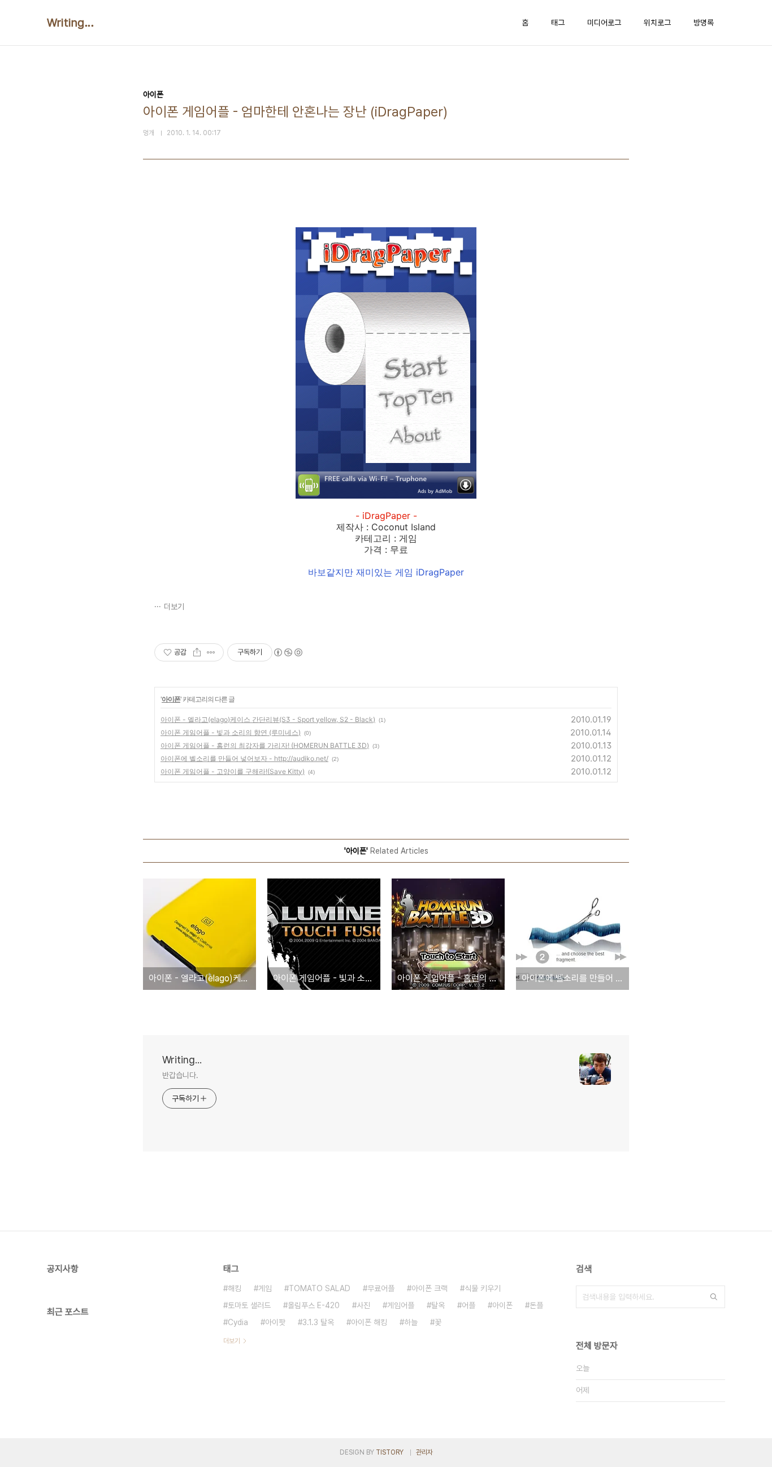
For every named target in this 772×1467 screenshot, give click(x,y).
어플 (468, 1305)
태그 (558, 22)
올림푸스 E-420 (314, 1305)
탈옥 (438, 1305)
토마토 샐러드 (249, 1305)
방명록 (703, 22)
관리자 (424, 1452)
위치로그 (657, 22)
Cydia (238, 1322)
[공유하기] (197, 652)
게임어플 (400, 1305)
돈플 (536, 1305)
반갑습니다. (180, 1075)
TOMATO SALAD (319, 1288)
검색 (714, 1297)
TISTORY (390, 1452)
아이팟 (275, 1322)
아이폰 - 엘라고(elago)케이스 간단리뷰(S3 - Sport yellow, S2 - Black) (268, 719)
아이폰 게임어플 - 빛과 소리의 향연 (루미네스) (231, 732)
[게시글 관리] (211, 652)
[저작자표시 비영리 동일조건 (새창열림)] (287, 652)
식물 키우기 (483, 1288)
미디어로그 (604, 22)
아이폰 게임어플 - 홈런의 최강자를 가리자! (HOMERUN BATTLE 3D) (265, 745)
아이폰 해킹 (369, 1322)
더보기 (174, 606)
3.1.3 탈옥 (318, 1322)
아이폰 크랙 (429, 1288)
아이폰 (171, 699)
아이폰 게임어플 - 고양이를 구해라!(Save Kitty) (233, 771)
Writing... (70, 22)
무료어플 (380, 1288)
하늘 (411, 1322)
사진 (363, 1305)
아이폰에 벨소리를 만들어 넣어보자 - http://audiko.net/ (244, 758)
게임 (265, 1288)
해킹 (234, 1288)
